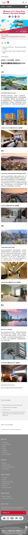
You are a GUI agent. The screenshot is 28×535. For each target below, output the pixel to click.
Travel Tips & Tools (6, 487)
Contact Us (5, 452)
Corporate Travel (6, 465)
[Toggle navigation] (25, 2)
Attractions (4, 485)
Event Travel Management (8, 467)
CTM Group (5, 442)
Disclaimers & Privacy (7, 498)
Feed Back (4, 450)
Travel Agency (5, 469)
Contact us (6, 512)
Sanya (6, 35)
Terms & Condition (6, 496)
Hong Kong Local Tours (7, 481)
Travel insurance (6, 483)
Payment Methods (6, 454)
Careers (4, 448)
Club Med (4, 477)
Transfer (4, 479)
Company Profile (6, 444)
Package (4, 463)
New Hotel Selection (12, 7)
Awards (4, 446)
